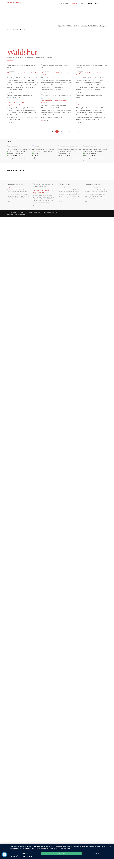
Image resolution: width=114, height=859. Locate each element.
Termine (90, 3)
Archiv (30, 212)
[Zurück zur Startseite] (19, 3)
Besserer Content (15, 212)
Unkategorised (42, 212)
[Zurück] (32, 131)
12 (61, 131)
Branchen (97, 3)
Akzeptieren (61, 853)
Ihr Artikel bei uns (52, 212)
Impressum (10, 214)
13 (65, 131)
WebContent (24, 212)
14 (69, 131)
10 (52, 131)
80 (78, 131)
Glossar (35, 212)
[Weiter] (82, 131)
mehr (97, 853)
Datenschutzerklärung (19, 214)
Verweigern (25, 853)
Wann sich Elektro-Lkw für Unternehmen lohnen (25, 129)
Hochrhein (74, 3)
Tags (8, 212)
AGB (28, 214)
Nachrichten (64, 3)
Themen (82, 3)
